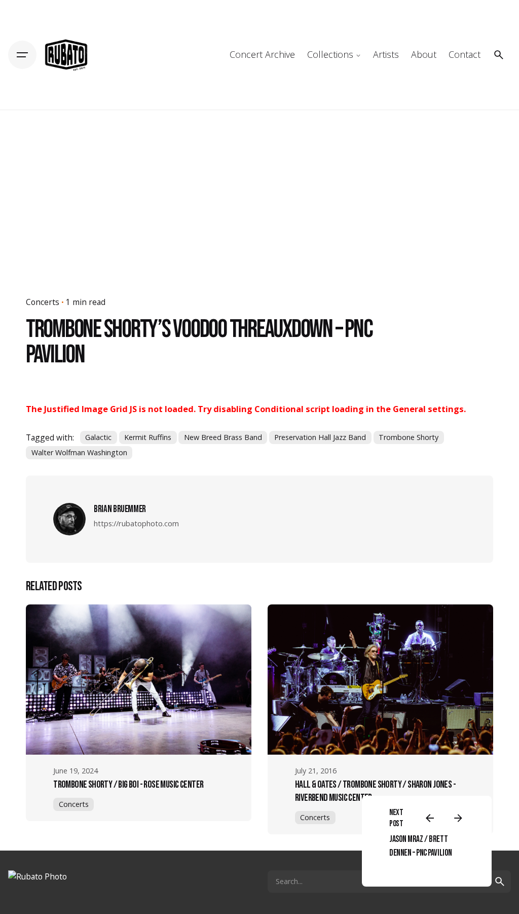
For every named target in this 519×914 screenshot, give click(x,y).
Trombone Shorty (408, 437)
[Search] (499, 55)
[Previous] (430, 818)
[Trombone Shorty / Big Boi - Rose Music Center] (138, 679)
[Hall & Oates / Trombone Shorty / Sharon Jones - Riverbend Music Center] (380, 679)
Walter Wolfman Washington (79, 452)
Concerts (42, 302)
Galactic (98, 437)
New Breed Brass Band (223, 437)
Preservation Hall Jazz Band (320, 437)
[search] (500, 881)
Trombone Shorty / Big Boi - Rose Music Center (128, 784)
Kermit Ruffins (147, 437)
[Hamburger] (22, 55)
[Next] (458, 818)
